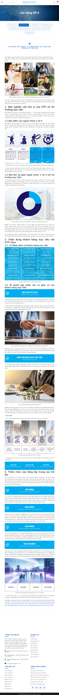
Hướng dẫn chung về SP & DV (38, 673)
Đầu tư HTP (46, 28)
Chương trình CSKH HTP (37, 681)
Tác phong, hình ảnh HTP (37, 670)
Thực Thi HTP (34, 652)
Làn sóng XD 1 (12, 25)
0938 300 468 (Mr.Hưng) (13, 659)
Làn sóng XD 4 (47, 25)
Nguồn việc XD (14, 28)
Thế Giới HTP (34, 648)
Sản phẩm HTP (34, 656)
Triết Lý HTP (34, 639)
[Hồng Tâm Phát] (29, 3)
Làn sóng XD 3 (35, 25)
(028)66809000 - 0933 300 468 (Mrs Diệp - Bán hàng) (16, 656)
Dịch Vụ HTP (34, 645)
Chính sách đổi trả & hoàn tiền (39, 677)
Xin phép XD (36, 28)
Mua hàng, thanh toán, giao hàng (40, 675)
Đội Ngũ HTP (34, 643)
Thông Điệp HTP (35, 641)
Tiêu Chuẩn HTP (35, 654)
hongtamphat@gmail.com (14, 663)
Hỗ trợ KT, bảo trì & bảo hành (38, 679)
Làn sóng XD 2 (24, 25)
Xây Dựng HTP (34, 650)
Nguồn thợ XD (25, 28)
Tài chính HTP (30, 32)
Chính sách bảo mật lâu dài (38, 684)
